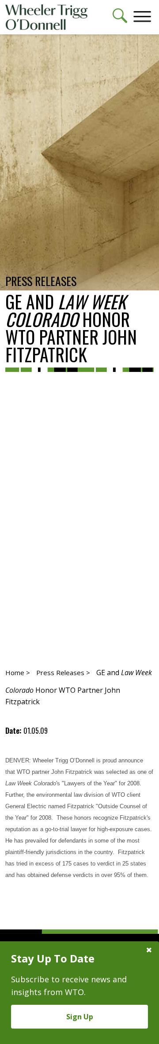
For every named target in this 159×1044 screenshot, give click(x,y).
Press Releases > (63, 672)
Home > (17, 672)
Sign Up (79, 1017)
